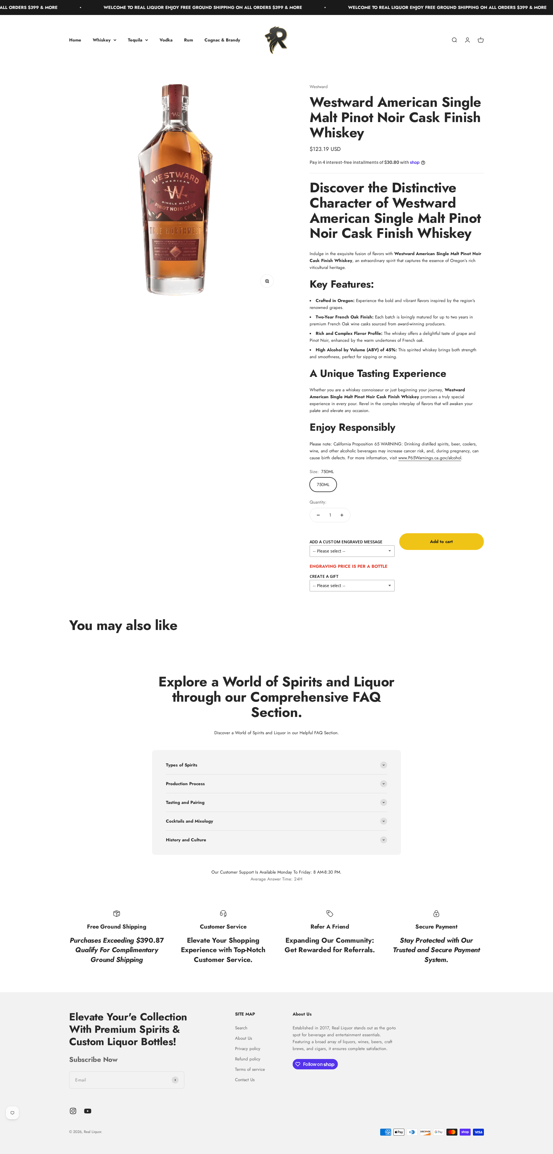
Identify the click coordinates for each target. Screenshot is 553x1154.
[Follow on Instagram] (73, 1111)
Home (75, 40)
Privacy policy (247, 1048)
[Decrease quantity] (318, 515)
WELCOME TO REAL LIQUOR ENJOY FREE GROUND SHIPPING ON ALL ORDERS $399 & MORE (170, 7)
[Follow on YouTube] (88, 1111)
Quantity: (318, 502)
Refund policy (247, 1059)
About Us (243, 1038)
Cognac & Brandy (222, 40)
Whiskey (102, 40)
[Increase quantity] (342, 515)
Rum (188, 40)
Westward (319, 86)
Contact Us (245, 1080)
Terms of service (250, 1069)
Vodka (166, 40)
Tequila (135, 40)
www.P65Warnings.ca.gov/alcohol (429, 458)
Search (241, 1028)
